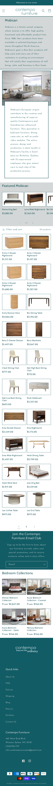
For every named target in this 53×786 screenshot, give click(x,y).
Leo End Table (33, 510)
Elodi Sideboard (34, 398)
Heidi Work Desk (9, 483)
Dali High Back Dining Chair (37, 369)
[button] (3, 11)
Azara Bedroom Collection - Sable (10, 629)
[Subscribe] (44, 564)
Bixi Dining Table (34, 313)
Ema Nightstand (34, 428)
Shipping (10, 696)
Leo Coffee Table (10, 510)
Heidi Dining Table (35, 455)
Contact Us (11, 722)
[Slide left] (20, 223)
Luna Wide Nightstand (34, 209)
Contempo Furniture (18, 783)
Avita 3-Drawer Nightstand (9, 284)
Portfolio (10, 715)
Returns (9, 709)
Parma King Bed (9, 209)
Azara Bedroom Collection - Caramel (36, 599)
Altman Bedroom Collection (10, 599)
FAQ (8, 683)
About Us (10, 677)
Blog (8, 703)
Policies (9, 690)
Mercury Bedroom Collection (35, 629)
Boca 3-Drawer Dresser (12, 340)
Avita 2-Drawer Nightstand (9, 254)
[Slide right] (33, 223)
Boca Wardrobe (34, 340)
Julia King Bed (33, 483)
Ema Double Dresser (11, 428)
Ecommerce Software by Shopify (36, 783)
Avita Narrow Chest (11, 313)
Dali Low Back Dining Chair (11, 399)
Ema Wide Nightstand (12, 455)
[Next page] (34, 527)
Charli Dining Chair (10, 368)
